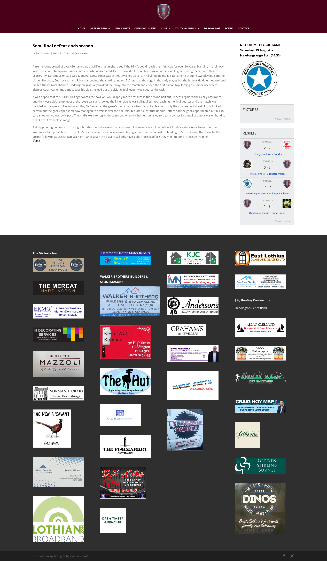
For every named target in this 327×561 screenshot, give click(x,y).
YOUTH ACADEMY (185, 28)
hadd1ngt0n (43, 53)
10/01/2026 (267, 181)
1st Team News (79, 53)
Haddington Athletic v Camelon (267, 154)
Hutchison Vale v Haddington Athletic (267, 174)
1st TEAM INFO (98, 28)
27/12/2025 (267, 200)
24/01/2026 (267, 142)
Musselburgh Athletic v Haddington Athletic (267, 193)
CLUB (164, 28)
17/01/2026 (267, 161)
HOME (81, 28)
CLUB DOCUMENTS (145, 28)
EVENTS (229, 28)
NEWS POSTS (122, 28)
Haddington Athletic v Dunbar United (267, 213)
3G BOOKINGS (212, 28)
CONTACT (243, 28)
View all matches (283, 119)
